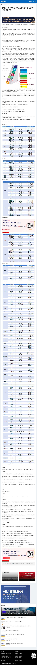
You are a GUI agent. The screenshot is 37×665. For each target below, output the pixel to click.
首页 (5, 4)
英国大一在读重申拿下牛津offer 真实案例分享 (12, 630)
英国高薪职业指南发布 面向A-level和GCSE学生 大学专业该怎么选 (15, 634)
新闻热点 (8, 4)
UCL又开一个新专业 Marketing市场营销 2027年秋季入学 (14, 621)
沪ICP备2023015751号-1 (12, 663)
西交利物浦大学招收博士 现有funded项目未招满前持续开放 (14, 643)
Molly (6, 563)
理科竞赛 (16, 653)
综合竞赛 (20, 656)
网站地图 (16, 660)
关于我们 (20, 660)
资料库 (20, 657)
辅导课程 (16, 657)
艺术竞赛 (16, 656)
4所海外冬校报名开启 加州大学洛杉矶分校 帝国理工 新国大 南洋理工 (16, 617)
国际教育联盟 (12, 563)
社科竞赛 (20, 653)
